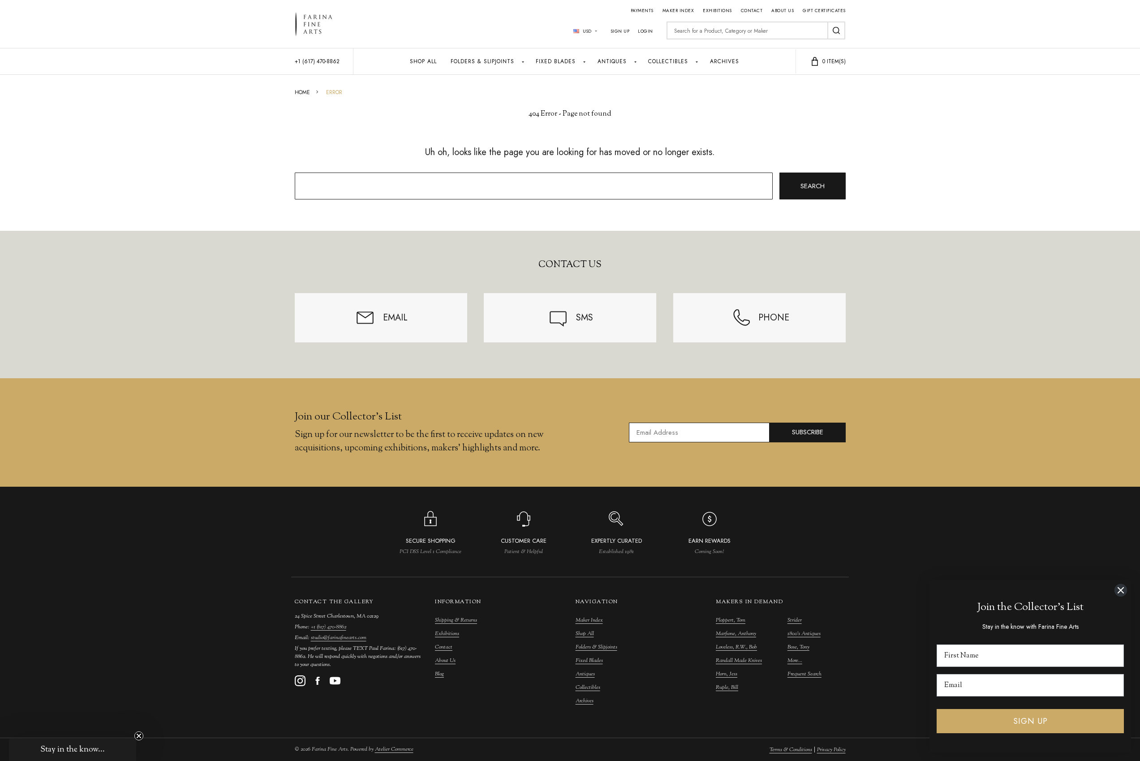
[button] (72, 750)
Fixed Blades (556, 61)
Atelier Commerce (394, 749)
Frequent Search (804, 674)
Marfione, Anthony (736, 634)
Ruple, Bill (727, 687)
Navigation (597, 602)
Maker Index (678, 10)
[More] (523, 61)
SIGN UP (1030, 721)
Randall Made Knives (739, 661)
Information (458, 602)
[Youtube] (335, 680)
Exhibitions (717, 10)
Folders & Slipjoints (482, 61)
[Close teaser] (138, 735)
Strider (794, 620)
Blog (439, 674)
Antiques (612, 61)
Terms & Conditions (791, 750)
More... (794, 661)
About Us (782, 10)
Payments (642, 10)
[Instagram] (300, 680)
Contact (752, 10)
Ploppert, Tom (730, 620)
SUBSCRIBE (807, 432)
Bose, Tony (798, 647)
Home (302, 92)
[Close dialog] (1120, 590)
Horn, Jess (726, 674)
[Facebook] (317, 680)
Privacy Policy (831, 750)
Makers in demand (749, 602)
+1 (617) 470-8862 (328, 627)
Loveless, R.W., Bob (736, 647)
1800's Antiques (804, 634)
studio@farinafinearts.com (338, 638)
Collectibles (668, 61)
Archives (724, 61)
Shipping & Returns (456, 620)
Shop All (423, 61)
